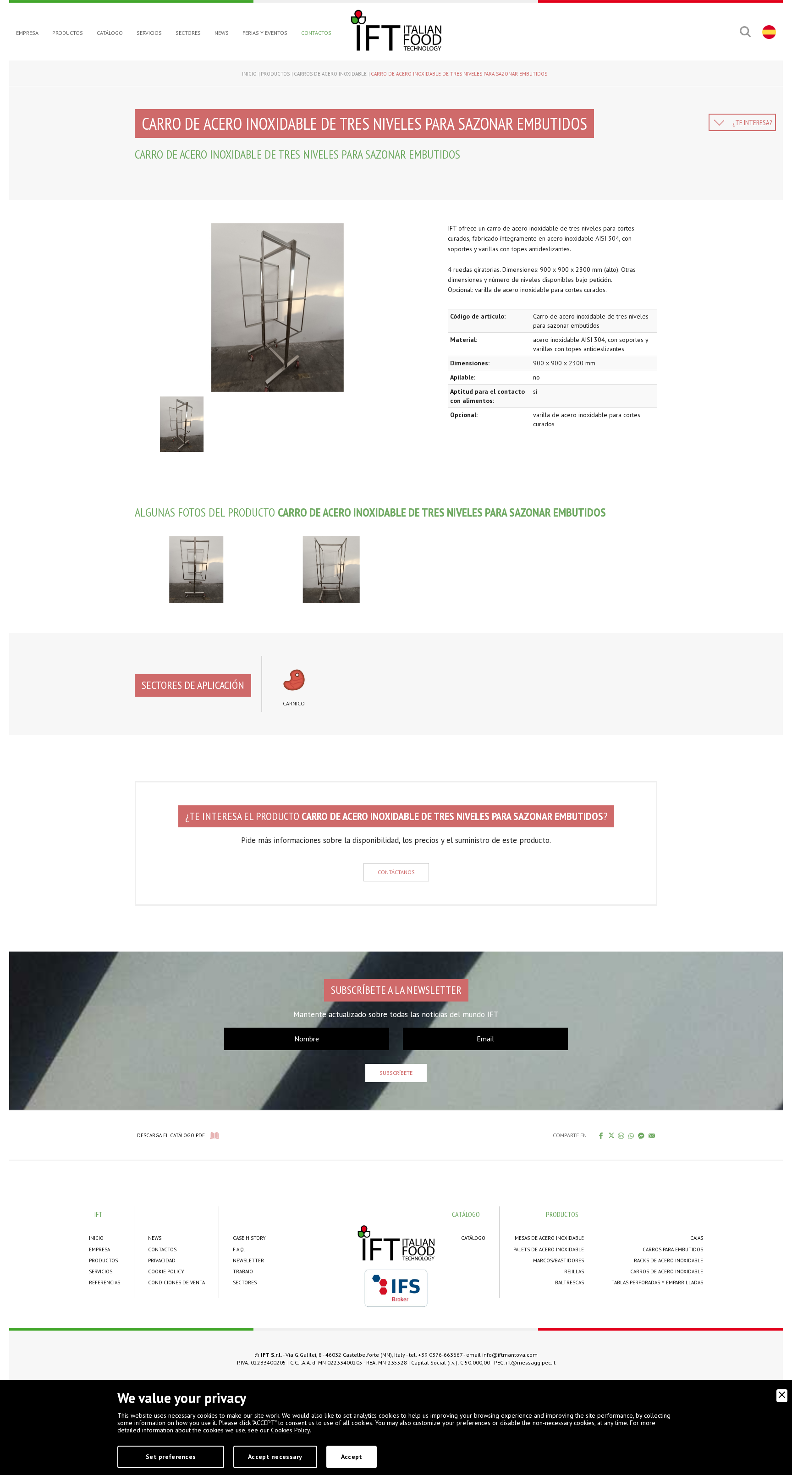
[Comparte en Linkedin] (621, 1135)
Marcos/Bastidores (558, 1260)
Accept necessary (275, 1457)
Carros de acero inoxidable (330, 74)
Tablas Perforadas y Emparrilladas (657, 1282)
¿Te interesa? (752, 122)
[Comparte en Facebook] (601, 1135)
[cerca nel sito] (745, 32)
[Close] (781, 1395)
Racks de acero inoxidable (668, 1260)
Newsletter (248, 1260)
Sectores (188, 32)
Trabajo (243, 1271)
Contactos (316, 32)
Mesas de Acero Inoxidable (549, 1238)
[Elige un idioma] (768, 32)
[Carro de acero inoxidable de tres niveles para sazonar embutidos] (284, 307)
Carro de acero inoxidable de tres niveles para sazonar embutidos (459, 74)
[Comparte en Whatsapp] (631, 1135)
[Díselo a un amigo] (652, 1135)
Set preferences (171, 1457)
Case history (249, 1238)
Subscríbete (396, 1072)
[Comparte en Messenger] (641, 1135)
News (221, 32)
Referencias (104, 1282)
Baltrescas (569, 1282)
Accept (352, 1457)
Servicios (149, 32)
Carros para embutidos (673, 1249)
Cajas (696, 1238)
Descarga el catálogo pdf (171, 1135)
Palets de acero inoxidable (548, 1249)
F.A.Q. (239, 1249)
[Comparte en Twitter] (611, 1135)
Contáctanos (396, 872)
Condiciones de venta (176, 1282)
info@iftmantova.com (510, 1354)
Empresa (27, 32)
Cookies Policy (290, 1430)
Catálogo (110, 32)
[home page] (396, 30)
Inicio (249, 74)
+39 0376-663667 (440, 1354)
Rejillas (574, 1271)
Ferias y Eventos (264, 32)
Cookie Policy (166, 1271)
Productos (67, 32)
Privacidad (162, 1260)
